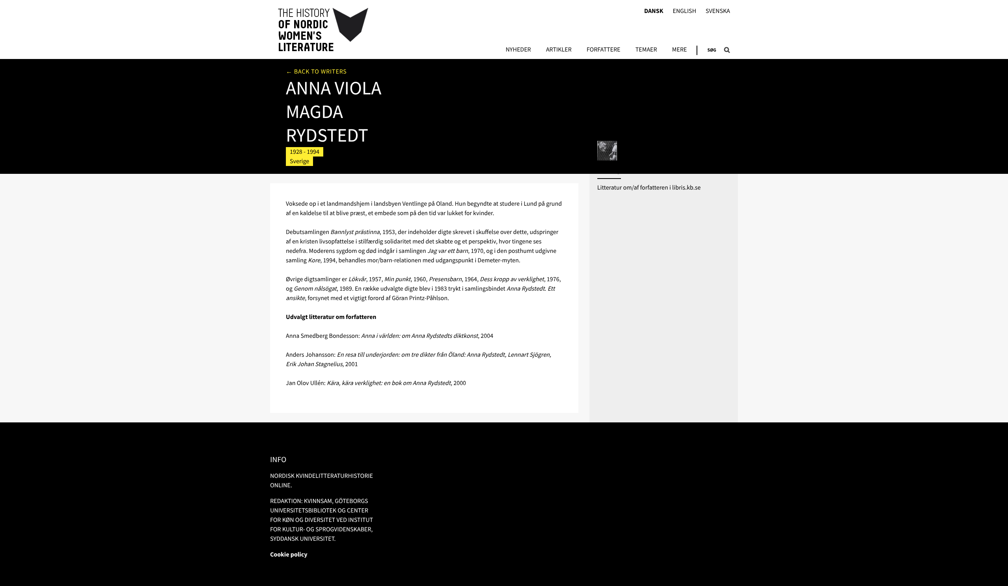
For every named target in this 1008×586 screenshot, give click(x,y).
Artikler (559, 49)
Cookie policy (289, 554)
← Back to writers (316, 72)
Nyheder (518, 49)
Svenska (718, 11)
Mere (679, 49)
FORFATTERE (604, 49)
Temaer (646, 49)
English (684, 11)
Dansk (653, 11)
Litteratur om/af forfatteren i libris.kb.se (649, 188)
